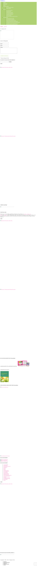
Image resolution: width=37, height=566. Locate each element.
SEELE (4, 480)
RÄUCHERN (5, 479)
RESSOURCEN (5, 17)
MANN (4, 469)
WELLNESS (5, 467)
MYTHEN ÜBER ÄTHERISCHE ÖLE (11, 16)
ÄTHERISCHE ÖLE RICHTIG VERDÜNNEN (13, 22)
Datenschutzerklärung (6, 562)
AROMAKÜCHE (6, 474)
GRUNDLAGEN (6, 470)
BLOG (4, 9)
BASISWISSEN (8, 11)
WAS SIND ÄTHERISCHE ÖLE (11, 20)
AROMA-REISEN (6, 473)
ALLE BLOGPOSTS (9, 10)
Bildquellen (5, 563)
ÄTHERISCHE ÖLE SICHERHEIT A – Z (12, 23)
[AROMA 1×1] (2, 0)
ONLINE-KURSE (6, 6)
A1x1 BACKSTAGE (6, 476)
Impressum (4, 561)
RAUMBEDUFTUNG (6, 478)
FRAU (4, 468)
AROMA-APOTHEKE (9, 12)
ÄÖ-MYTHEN (5, 472)
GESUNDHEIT (5, 464)
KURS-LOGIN (8, 8)
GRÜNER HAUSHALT (9, 14)
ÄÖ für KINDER (8, 15)
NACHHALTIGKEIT (6, 477)
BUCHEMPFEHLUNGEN (10, 19)
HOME (4, 2)
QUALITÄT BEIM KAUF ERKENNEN (12, 21)
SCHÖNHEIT (5, 465)
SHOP (4, 5)
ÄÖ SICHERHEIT (6, 471)
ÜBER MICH (5, 3)
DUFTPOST (5, 4)
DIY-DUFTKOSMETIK (9, 13)
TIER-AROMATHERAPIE (7, 475)
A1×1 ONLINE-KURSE (9, 7)
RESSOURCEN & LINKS (10, 18)
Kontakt (4, 564)
